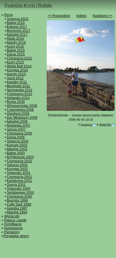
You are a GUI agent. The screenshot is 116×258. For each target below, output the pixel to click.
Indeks (81, 16)
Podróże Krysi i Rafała (28, 5)
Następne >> (102, 16)
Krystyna (86, 124)
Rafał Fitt (105, 124)
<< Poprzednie (59, 16)
